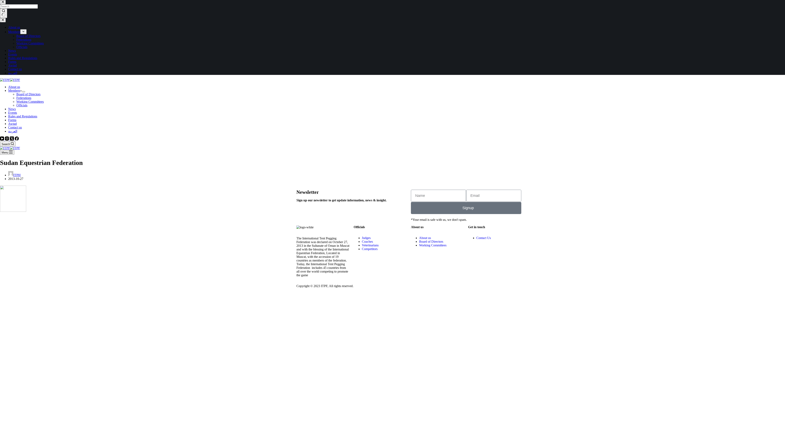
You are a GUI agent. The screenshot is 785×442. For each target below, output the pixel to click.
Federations (23, 98)
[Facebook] (17, 139)
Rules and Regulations (22, 116)
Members (14, 90)
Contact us (15, 127)
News (12, 109)
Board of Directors (28, 94)
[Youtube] (484, 252)
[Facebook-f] (495, 252)
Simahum (434, 289)
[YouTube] (2, 139)
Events (12, 112)
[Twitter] (506, 252)
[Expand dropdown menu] (23, 91)
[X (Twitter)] (12, 139)
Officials (21, 105)
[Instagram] (7, 139)
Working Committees (30, 101)
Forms (12, 120)
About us (14, 87)
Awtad (12, 123)
